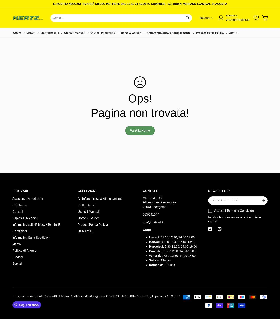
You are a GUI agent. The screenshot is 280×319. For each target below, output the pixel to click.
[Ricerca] (187, 18)
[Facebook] (210, 229)
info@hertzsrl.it (153, 222)
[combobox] (121, 18)
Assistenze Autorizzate (27, 198)
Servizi (17, 263)
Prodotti (17, 257)
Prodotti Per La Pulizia (93, 224)
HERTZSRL (86, 231)
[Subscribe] (263, 201)
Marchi (17, 244)
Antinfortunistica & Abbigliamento (100, 198)
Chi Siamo (19, 205)
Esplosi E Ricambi (24, 218)
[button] (265, 18)
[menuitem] (19, 32)
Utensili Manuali (89, 211)
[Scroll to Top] (272, 298)
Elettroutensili (87, 205)
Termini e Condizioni (240, 210)
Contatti (17, 211)
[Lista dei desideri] (256, 18)
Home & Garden (89, 218)
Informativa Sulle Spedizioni (31, 237)
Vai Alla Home (140, 130)
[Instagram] (220, 229)
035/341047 (151, 214)
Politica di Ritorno (24, 250)
